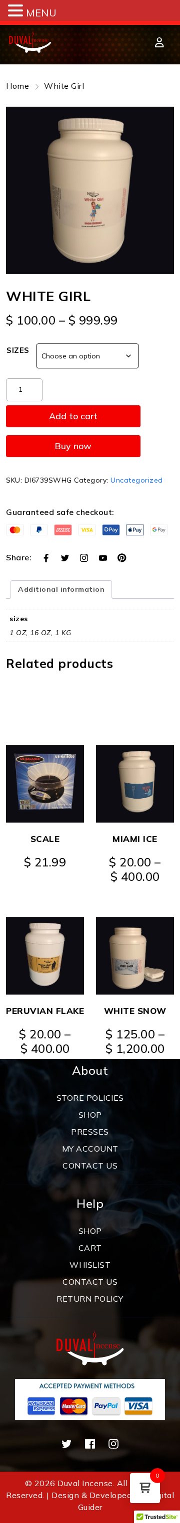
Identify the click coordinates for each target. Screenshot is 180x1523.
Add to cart (73, 416)
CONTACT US (90, 1166)
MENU (41, 12)
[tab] (61, 589)
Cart (90, 1248)
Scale (45, 839)
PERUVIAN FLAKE (45, 1011)
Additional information (61, 589)
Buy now (73, 446)
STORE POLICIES (90, 1098)
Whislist (90, 1265)
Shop (90, 1115)
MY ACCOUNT (90, 1149)
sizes (18, 350)
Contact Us (90, 1282)
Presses (90, 1132)
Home (17, 86)
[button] (17, 10)
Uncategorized (136, 480)
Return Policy (90, 1299)
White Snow (135, 1011)
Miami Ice (135, 839)
